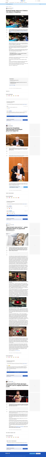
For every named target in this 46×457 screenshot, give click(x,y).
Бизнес (10, 223)
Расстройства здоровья (11, 2)
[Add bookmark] (6, 36)
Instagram (26, 448)
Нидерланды (11, 432)
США (6, 432)
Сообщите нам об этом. (18, 88)
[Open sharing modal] (7, 34)
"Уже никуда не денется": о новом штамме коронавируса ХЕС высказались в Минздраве (18, 54)
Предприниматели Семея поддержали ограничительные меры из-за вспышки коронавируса (18, 82)
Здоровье (7, 2)
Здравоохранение (21, 2)
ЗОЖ (15, 2)
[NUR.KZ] (23, 0)
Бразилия (9, 432)
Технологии (7, 223)
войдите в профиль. (25, 104)
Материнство (25, 2)
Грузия (14, 432)
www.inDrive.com (17, 350)
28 (7, 197)
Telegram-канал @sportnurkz (20, 426)
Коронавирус (17, 2)
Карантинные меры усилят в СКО (14, 80)
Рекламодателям (38, 453)
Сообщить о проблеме (32, 453)
